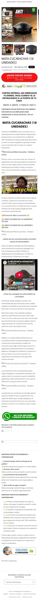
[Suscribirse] (32, 582)
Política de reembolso (15, 594)
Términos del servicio (15, 597)
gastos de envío (7, 69)
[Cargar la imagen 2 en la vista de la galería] (19, 49)
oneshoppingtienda (18, 591)
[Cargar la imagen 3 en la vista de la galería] (31, 49)
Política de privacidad (29, 594)
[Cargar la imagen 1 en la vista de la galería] (7, 49)
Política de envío (27, 597)
